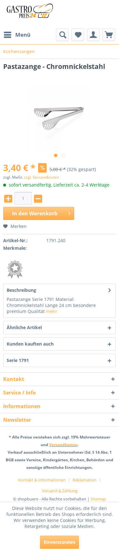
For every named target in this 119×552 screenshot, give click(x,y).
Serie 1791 (18, 360)
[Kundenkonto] (93, 34)
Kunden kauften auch (30, 344)
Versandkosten (63, 444)
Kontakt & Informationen (42, 480)
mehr (51, 311)
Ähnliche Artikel (24, 327)
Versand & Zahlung (59, 491)
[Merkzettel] (77, 34)
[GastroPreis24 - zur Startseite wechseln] (31, 14)
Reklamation (84, 480)
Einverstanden (59, 542)
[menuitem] (17, 34)
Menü (22, 34)
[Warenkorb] (108, 34)
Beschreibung (21, 290)
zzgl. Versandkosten (41, 177)
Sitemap (98, 499)
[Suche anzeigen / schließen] (62, 34)
